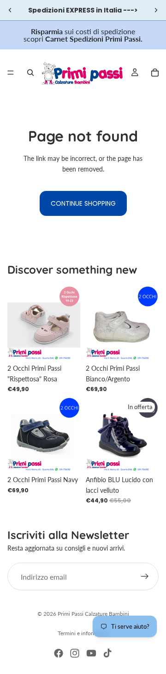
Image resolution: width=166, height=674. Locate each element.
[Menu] (10, 72)
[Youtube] (91, 653)
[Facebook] (58, 653)
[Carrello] (155, 72)
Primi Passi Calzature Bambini (93, 613)
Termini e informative (83, 633)
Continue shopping (83, 203)
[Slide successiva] (156, 10)
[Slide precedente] (10, 10)
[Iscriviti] (144, 576)
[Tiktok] (107, 653)
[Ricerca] (30, 72)
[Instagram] (74, 653)
